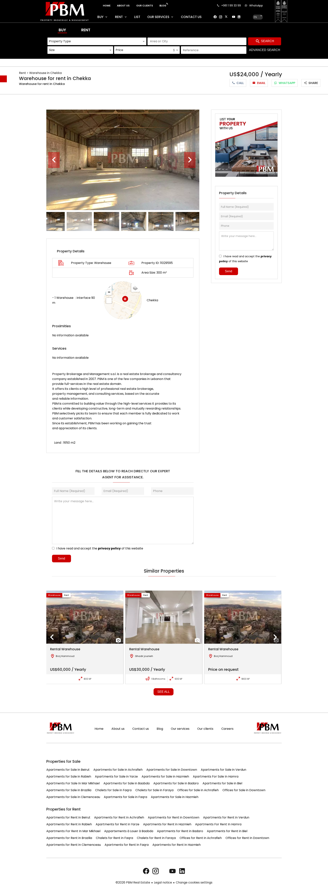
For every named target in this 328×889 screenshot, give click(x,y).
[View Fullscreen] (109, 300)
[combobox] (97, 41)
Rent (85, 30)
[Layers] (135, 288)
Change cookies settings (194, 882)
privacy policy (109, 548)
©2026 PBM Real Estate (133, 882)
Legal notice (163, 882)
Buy (62, 30)
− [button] (109, 292)
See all (163, 691)
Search (267, 41)
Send (61, 558)
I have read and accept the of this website (99, 548)
